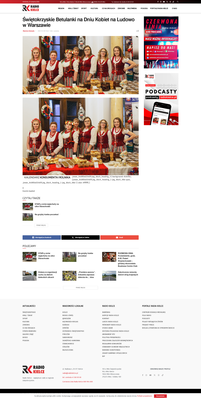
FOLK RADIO (146, 315)
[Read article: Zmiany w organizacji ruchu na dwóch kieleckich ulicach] (30, 276)
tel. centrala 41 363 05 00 (71, 377)
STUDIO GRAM (107, 328)
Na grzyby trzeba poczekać (47, 214)
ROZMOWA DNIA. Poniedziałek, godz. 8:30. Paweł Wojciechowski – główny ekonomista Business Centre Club (127, 259)
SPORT (84, 8)
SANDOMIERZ (67, 337)
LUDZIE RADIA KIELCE (110, 322)
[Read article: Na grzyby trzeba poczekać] (28, 217)
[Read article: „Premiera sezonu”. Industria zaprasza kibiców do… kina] (69, 276)
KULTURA (94, 8)
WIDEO (25, 337)
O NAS (174, 8)
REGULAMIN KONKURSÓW (112, 344)
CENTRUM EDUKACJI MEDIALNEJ (153, 312)
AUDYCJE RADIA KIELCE (110, 315)
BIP (103, 356)
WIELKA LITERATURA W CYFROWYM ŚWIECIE (158, 328)
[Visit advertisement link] (161, 42)
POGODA (144, 8)
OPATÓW (65, 328)
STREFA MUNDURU (29, 331)
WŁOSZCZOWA (67, 350)
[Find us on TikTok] (173, 2)
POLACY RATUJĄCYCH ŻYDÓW (152, 322)
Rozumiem (160, 396)
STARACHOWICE (68, 344)
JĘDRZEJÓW (66, 319)
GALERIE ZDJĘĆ (28, 334)
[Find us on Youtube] (164, 2)
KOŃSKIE (65, 325)
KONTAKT (105, 319)
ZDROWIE (121, 8)
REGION (61, 8)
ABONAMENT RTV (108, 334)
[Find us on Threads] (170, 2)
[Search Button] (177, 1)
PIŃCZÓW (66, 334)
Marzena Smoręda (28, 31)
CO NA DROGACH (108, 8)
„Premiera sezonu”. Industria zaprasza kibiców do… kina (86, 275)
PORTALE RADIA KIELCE (159, 8)
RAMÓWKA (106, 312)
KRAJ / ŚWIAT (73, 8)
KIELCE (65, 312)
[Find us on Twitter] (167, 2)
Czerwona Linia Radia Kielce (72, 382)
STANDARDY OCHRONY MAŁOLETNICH (116, 347)
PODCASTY (146, 319)
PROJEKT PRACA (148, 325)
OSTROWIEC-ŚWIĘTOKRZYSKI (73, 331)
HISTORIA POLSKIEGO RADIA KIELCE (115, 331)
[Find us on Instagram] (160, 2)
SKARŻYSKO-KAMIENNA (71, 341)
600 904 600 (88, 382)
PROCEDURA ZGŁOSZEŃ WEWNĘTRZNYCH (117, 341)
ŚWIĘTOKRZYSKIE (29, 312)
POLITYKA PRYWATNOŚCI (111, 337)
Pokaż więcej (41, 225)
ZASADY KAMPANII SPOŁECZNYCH (114, 353)
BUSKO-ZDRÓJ (67, 315)
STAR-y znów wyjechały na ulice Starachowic (47, 205)
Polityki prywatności (144, 396)
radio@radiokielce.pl (70, 373)
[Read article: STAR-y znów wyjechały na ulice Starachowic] (28, 206)
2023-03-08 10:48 (43, 31)
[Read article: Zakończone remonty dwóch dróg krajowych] (109, 276)
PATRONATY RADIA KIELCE (111, 325)
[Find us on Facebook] (157, 2)
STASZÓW (65, 347)
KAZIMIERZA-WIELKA (70, 322)
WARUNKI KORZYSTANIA (111, 350)
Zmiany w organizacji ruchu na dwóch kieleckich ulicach (47, 275)
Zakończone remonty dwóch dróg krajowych (128, 273)
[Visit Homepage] (31, 8)
